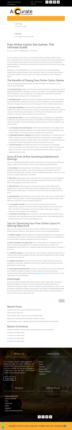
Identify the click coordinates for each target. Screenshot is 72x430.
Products (42, 366)
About (41, 364)
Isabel (9, 330)
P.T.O (6, 401)
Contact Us (42, 374)
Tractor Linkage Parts (11, 396)
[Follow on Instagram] (54, 2)
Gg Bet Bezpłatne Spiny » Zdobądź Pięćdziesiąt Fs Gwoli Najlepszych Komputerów (32, 321)
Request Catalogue (45, 371)
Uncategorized (23, 51)
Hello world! (20, 332)
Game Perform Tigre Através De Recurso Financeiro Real (24, 315)
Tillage (7, 405)
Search (61, 301)
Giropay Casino (39, 273)
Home (41, 362)
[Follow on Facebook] (46, 2)
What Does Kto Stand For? (15, 313)
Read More (9, 378)
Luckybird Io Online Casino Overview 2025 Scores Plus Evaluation (33, 330)
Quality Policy (43, 369)
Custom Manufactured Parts (13, 410)
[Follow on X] (50, 2)
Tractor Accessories (10, 398)
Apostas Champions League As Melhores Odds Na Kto (24, 310)
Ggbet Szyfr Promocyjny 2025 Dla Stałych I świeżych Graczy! (25, 318)
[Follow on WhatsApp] (50, 416)
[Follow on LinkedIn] (58, 2)
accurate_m (10, 332)
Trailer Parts (8, 403)
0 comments (33, 51)
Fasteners (8, 408)
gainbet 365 (40, 198)
